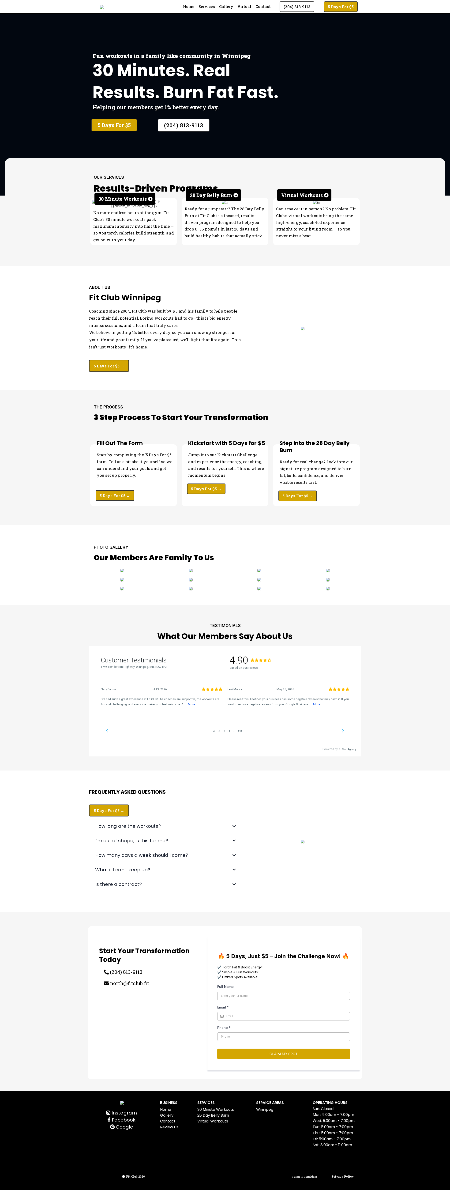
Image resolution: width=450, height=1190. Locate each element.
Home (188, 6)
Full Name (225, 987)
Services (207, 6)
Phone (224, 1028)
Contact (263, 6)
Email (223, 1007)
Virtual (244, 6)
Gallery (226, 6)
